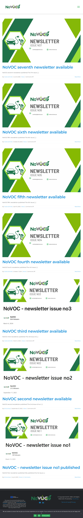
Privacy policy (45, 515)
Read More (78, 76)
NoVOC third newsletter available (34, 331)
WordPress (75, 499)
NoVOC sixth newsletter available (34, 132)
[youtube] (40, 502)
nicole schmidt (8, 76)
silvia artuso (7, 408)
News (22, 76)
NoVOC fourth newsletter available (36, 261)
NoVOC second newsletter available (37, 399)
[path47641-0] (41, 495)
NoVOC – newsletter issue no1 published (41, 467)
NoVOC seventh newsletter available (37, 67)
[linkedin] (43, 502)
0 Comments (26, 477)
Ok (35, 515)
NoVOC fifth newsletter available (33, 197)
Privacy (73, 502)
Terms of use (65, 502)
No (39, 515)
